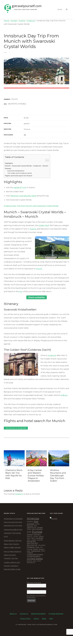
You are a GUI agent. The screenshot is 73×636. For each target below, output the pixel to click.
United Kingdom (33, 556)
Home (59, 9)
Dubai (29, 532)
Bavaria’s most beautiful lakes (23, 196)
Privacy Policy (25, 618)
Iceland (41, 536)
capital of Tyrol (19, 187)
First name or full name (34, 582)
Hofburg (63, 395)
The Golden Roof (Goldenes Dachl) (19, 173)
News (44, 618)
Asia (36, 521)
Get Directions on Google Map (16, 428)
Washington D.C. (31, 562)
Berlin (35, 525)
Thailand (30, 552)
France (30, 534)
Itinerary (8, 168)
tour (21, 291)
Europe (14, 21)
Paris (37, 547)
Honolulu (35, 536)
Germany (37, 534)
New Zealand (41, 545)
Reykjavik (41, 549)
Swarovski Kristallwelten (15, 171)
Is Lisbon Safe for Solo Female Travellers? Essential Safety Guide (12, 566)
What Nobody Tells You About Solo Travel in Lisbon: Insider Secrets (13, 544)
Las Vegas (39, 538)
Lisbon (29, 540)
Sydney (43, 550)
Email (28, 589)
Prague (35, 549)
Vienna (39, 560)
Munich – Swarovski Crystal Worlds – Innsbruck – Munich (26, 166)
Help (51, 618)
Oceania (31, 547)
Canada (40, 527)
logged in (19, 494)
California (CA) (31, 527)
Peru (41, 547)
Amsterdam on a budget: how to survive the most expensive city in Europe (13, 522)
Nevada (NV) (31, 541)
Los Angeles (40, 539)
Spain (28, 551)
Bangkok (30, 526)
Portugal (29, 549)
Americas (33, 518)
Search (36, 618)
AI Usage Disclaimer (56, 614)
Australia (30, 524)
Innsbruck (31, 21)
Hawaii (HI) (30, 536)
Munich (39, 269)
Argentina (30, 521)
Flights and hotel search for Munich (18, 176)
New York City (32, 545)
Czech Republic (37, 529)
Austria (22, 21)
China (29, 529)
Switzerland (35, 551)
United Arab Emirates (35, 554)
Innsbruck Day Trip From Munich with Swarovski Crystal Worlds (31, 206)
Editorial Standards (38, 614)
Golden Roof (43, 225)
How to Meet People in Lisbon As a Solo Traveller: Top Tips (12, 555)
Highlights (9, 163)
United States (35, 558)
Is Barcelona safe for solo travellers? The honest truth (13, 533)
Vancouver (29, 560)
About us (13, 614)
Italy (33, 538)
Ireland (28, 538)
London (33, 540)
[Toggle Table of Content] (46, 160)
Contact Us (24, 614)
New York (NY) (32, 543)
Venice (34, 561)
